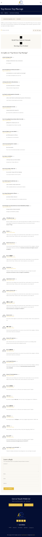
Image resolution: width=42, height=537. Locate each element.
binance (8, 231)
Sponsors (26, 527)
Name (4, 473)
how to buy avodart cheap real (9, 168)
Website (5, 483)
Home (10, 527)
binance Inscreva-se (10, 242)
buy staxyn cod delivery (7, 156)
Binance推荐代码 (9, 349)
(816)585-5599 (29, 505)
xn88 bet (8, 425)
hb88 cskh (8, 395)
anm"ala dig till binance (11, 361)
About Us (14, 527)
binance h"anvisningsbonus (12, 374)
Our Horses (20, 527)
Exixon (33, 534)
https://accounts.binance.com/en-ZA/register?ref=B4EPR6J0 (17, 272)
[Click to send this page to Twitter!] (38, 30)
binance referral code (10, 290)
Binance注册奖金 (9, 385)
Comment (5, 463)
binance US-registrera (11, 338)
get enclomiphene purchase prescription (11, 69)
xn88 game (8, 415)
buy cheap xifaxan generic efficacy (10, 193)
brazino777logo (9, 224)
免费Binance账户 (9, 302)
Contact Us (31, 527)
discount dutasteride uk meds (9, 106)
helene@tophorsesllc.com (15, 505)
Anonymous (8, 267)
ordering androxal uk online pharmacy (10, 82)
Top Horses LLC (24, 534)
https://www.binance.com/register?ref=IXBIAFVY (15, 308)
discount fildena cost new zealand (10, 131)
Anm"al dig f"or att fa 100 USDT (12, 447)
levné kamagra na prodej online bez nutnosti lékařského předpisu (16, 205)
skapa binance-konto (10, 278)
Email (4, 478)
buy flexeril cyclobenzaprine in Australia (11, 94)
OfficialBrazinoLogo (10, 218)
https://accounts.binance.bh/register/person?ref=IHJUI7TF (17, 441)
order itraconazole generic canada (10, 143)
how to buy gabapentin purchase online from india (13, 119)
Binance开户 (8, 435)
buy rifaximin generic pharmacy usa (10, 180)
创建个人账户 (8, 326)
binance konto (9, 315)
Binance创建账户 (9, 255)
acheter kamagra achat (7, 57)
